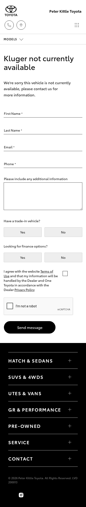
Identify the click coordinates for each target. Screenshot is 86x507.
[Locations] (21, 25)
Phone (10, 163)
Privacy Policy (24, 289)
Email (9, 147)
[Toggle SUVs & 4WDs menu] (70, 377)
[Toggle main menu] (76, 25)
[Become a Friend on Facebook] (11, 495)
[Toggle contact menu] (70, 426)
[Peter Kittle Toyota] (11, 11)
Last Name (13, 130)
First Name (13, 113)
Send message (29, 327)
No (63, 232)
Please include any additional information (36, 178)
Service (19, 442)
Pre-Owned (24, 426)
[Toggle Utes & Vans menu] (70, 393)
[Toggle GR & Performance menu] (70, 409)
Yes (22, 232)
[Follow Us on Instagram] (21, 495)
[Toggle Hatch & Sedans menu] (70, 360)
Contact (20, 458)
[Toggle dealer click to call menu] (9, 25)
